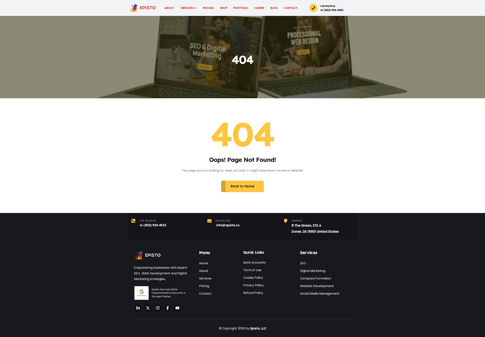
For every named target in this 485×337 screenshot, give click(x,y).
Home (203, 263)
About (203, 271)
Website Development (317, 286)
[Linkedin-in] (138, 308)
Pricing (204, 286)
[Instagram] (158, 308)
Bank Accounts (254, 262)
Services (205, 278)
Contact (205, 293)
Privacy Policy (253, 285)
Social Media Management (320, 293)
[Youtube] (177, 308)
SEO (303, 263)
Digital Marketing (312, 271)
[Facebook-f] (167, 308)
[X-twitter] (148, 308)
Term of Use (252, 270)
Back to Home (242, 186)
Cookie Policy (253, 277)
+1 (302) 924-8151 (331, 10)
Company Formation (315, 278)
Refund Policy (253, 293)
